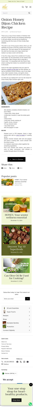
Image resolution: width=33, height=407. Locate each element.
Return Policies (5, 351)
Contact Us (4, 353)
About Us (4, 341)
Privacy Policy (5, 346)
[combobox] (16, 13)
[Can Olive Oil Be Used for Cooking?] (16, 265)
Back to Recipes (17, 159)
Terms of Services (6, 344)
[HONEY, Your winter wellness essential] (7, 182)
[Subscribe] (27, 298)
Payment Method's (6, 348)
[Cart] (26, 7)
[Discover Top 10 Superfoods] (16, 235)
